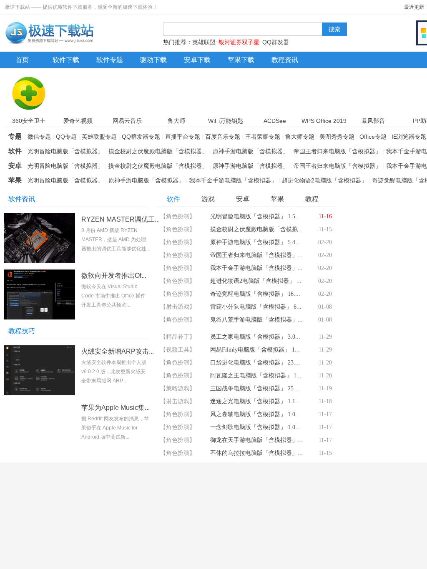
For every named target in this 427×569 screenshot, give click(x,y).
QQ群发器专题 (141, 136)
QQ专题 (66, 136)
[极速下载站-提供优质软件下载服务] (49, 44)
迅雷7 (272, 509)
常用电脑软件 (33, 474)
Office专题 (373, 136)
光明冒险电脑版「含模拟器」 (65, 151)
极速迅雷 (276, 560)
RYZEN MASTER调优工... (120, 219)
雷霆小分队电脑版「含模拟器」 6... (255, 307)
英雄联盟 (204, 42)
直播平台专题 (182, 136)
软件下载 (66, 59)
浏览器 (201, 491)
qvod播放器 (364, 543)
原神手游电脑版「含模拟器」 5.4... (255, 242)
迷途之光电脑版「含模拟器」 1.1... (255, 401)
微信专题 (39, 136)
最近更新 (414, 7)
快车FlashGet (283, 543)
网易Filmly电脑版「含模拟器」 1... (255, 350)
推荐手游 (359, 198)
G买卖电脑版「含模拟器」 (396, 366)
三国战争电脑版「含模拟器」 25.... (255, 388)
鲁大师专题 (299, 136)
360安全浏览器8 (202, 526)
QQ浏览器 (194, 560)
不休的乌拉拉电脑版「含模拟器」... (256, 453)
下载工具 (285, 491)
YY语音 (106, 526)
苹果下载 (241, 59)
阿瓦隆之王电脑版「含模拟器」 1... (255, 375)
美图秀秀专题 (336, 136)
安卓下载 (197, 59)
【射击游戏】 (177, 307)
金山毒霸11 (40, 543)
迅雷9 (272, 526)
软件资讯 (21, 198)
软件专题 (109, 59)
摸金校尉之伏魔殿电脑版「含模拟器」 (158, 151)
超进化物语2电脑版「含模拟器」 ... (255, 281)
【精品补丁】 (177, 337)
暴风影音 (360, 526)
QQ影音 (359, 560)
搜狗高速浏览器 (201, 543)
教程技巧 (21, 330)
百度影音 (360, 509)
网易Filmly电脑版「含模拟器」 (398, 399)
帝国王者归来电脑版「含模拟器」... (256, 255)
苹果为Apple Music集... (115, 407)
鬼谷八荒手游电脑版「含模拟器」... (256, 320)
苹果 (15, 180)
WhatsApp (109, 509)
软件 (15, 151)
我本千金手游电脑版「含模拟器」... (256, 268)
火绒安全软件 (43, 560)
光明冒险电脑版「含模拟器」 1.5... (255, 216)
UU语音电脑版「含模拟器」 (397, 333)
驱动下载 (153, 59)
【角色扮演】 (177, 216)
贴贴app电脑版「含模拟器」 (395, 432)
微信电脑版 (111, 543)
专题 (15, 136)
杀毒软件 (39, 491)
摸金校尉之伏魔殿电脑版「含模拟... (256, 229)
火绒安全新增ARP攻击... (117, 351)
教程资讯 (284, 59)
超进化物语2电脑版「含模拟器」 (324, 180)
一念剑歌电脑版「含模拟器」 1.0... (255, 427)
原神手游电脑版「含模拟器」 (251, 151)
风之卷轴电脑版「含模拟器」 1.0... (255, 414)
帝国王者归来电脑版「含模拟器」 (337, 151)
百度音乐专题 (222, 136)
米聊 (102, 560)
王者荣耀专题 (262, 136)
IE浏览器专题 (409, 136)
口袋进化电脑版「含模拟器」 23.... (255, 362)
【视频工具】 (177, 350)
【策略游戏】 (177, 388)
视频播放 (369, 491)
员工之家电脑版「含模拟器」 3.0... (255, 337)
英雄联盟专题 (99, 136)
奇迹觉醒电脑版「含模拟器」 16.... (255, 294)
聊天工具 (116, 491)
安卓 (15, 165)
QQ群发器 (275, 42)
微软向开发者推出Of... (113, 275)
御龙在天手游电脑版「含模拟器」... (256, 440)
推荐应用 (359, 315)
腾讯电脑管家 (43, 526)
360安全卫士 (43, 509)
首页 (22, 59)
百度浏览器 (195, 509)
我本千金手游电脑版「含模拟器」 (233, 180)
